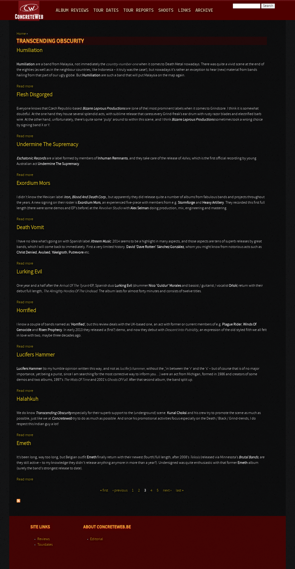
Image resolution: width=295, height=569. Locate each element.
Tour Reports (138, 10)
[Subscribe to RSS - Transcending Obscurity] (18, 501)
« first (104, 490)
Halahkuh (27, 399)
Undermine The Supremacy (47, 144)
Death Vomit (30, 227)
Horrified (26, 310)
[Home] (29, 10)
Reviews (43, 539)
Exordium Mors (33, 183)
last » (180, 490)
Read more (25, 86)
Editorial (96, 539)
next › (167, 490)
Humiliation (30, 50)
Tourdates (45, 545)
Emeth (24, 443)
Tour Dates (106, 10)
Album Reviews (72, 10)
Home (21, 34)
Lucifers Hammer (36, 355)
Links (184, 10)
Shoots (166, 10)
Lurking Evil (29, 272)
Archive (204, 10)
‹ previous (119, 490)
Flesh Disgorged (35, 95)
